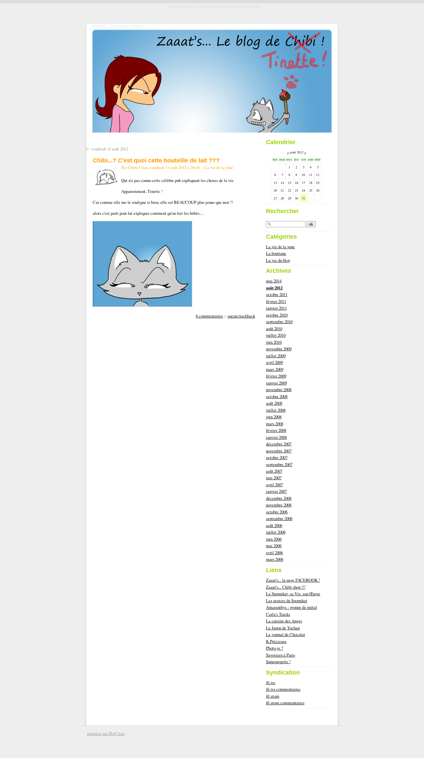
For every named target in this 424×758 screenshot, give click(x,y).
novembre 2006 (279, 505)
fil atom (272, 696)
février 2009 (276, 376)
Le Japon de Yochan (283, 628)
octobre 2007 (277, 457)
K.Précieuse (276, 641)
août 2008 (274, 403)
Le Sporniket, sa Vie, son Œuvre (293, 594)
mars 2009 (274, 369)
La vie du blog (278, 260)
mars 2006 (274, 559)
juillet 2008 (276, 410)
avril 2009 (274, 362)
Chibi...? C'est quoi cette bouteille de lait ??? (156, 160)
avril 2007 (274, 485)
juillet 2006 (276, 532)
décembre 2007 (279, 444)
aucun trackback (241, 316)
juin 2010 (274, 342)
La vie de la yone (218, 167)
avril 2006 (274, 552)
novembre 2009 (279, 349)
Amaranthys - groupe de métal (291, 607)
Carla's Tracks (278, 614)
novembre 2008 (279, 389)
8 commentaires (209, 316)
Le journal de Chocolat (285, 634)
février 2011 (276, 301)
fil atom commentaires (285, 703)
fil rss (270, 682)
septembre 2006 (279, 518)
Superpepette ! (278, 662)
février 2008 (276, 430)
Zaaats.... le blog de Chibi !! (118, 26)
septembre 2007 (279, 464)
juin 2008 (274, 417)
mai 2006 (274, 546)
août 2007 (274, 471)
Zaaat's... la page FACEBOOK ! (293, 580)
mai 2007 (274, 478)
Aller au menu (211, 6)
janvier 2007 (276, 491)
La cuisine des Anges (284, 621)
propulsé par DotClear (106, 733)
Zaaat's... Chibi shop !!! (285, 587)
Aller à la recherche (243, 6)
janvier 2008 (276, 437)
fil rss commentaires (283, 689)
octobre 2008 (277, 396)
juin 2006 (274, 539)
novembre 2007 (279, 451)
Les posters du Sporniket (286, 601)
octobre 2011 (277, 294)
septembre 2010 (279, 321)
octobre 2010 (277, 315)
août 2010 (274, 328)
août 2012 (274, 288)
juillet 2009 (276, 356)
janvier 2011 (276, 308)
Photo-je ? (274, 648)
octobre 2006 (277, 512)
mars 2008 (274, 424)
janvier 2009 (276, 383)
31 (303, 198)
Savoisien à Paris (280, 655)
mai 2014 (274, 281)
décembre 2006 (279, 498)
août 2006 (274, 525)
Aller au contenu (182, 6)
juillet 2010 (276, 335)
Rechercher (282, 211)
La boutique (276, 253)
